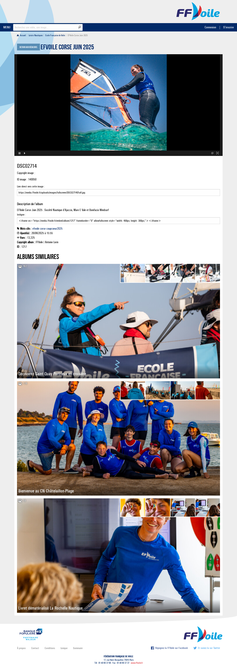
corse (43, 228)
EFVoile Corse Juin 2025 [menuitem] (78, 35)
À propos (21, 648)
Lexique (64, 648)
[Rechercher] (79, 27)
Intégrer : (21, 214)
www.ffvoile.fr (137, 662)
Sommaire (78, 648)
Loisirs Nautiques (36, 35)
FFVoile (198, 11)
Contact (35, 648)
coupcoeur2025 (54, 228)
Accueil (22, 35)
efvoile (35, 228)
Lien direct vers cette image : (31, 186)
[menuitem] (22, 35)
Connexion (210, 27)
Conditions (50, 648)
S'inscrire (228, 27)
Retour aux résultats (28, 47)
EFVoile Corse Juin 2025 (67, 47)
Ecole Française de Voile (55, 35)
